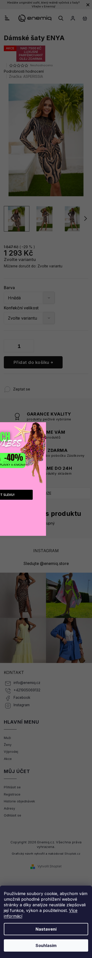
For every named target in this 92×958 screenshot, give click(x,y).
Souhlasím (46, 945)
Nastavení (46, 929)
